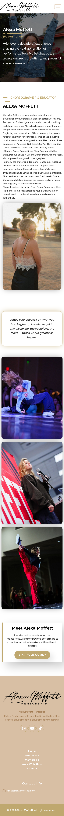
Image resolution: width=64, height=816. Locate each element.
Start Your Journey (32, 654)
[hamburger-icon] (57, 6)
